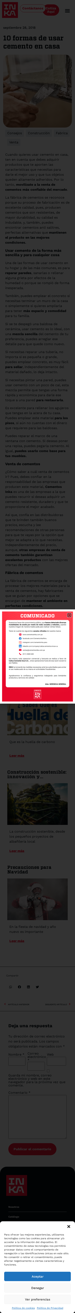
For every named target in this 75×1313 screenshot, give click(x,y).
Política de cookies (23, 1308)
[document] (37, 656)
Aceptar (38, 1276)
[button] (69, 1226)
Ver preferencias (37, 1299)
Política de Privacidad (50, 1308)
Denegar (37, 1288)
